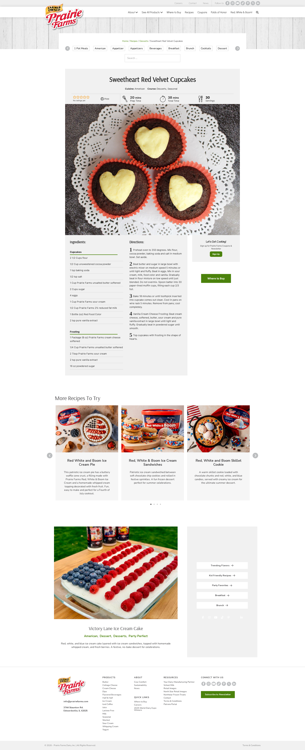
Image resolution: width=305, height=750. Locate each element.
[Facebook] (227, 3)
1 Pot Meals (81, 48)
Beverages (155, 48)
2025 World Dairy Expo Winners (145, 709)
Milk (104, 713)
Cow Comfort (140, 682)
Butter (105, 682)
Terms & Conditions (173, 701)
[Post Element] (87, 452)
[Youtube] (238, 3)
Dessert (222, 48)
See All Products (151, 12)
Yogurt (105, 729)
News (205, 3)
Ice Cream (107, 701)
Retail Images (170, 688)
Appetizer (118, 48)
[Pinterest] (248, 3)
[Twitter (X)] (253, 3)
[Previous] (67, 48)
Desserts (143, 41)
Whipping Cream (110, 726)
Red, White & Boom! (241, 12)
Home (125, 41)
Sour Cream (107, 723)
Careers (178, 3)
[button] (257, 12)
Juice (104, 707)
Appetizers (136, 48)
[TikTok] (243, 3)
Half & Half (107, 697)
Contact (193, 3)
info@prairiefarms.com (76, 701)
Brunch (190, 48)
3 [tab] (157, 504)
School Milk (169, 685)
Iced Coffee (107, 704)
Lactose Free (108, 710)
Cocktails (206, 48)
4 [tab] (160, 504)
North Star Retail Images (175, 691)
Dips (104, 691)
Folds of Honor (219, 12)
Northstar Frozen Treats (175, 694)
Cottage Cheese (109, 685)
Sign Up (216, 254)
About (131, 12)
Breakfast (173, 48)
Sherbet (106, 720)
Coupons (202, 12)
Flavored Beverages (111, 694)
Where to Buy (174, 12)
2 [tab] (154, 504)
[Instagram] (232, 3)
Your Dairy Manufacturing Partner (179, 682)
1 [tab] (150, 504)
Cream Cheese (109, 688)
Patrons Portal (170, 704)
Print (106, 99)
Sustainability (140, 685)
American (100, 48)
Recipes (189, 12)
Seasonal (106, 717)
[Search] (177, 58)
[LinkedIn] (258, 3)
